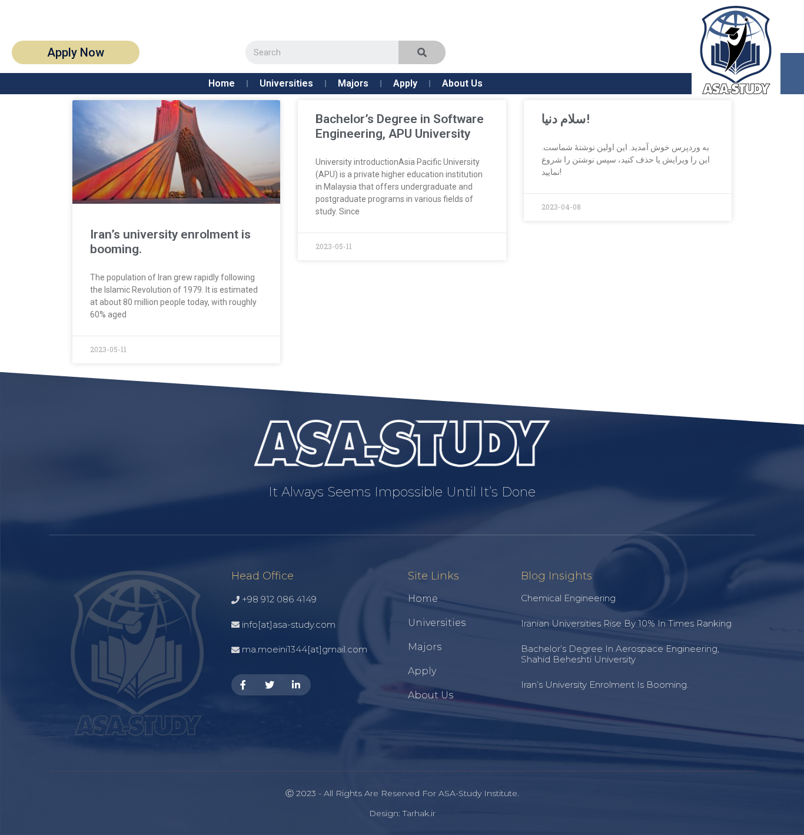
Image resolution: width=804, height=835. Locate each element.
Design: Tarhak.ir (402, 813)
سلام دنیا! (565, 119)
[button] (75, 52)
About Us (462, 83)
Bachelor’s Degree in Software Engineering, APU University (399, 126)
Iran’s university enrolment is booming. (605, 684)
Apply (405, 83)
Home (221, 83)
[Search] (422, 52)
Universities (286, 83)
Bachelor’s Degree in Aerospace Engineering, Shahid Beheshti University (620, 654)
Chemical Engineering (568, 598)
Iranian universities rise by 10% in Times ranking (626, 623)
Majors (353, 83)
